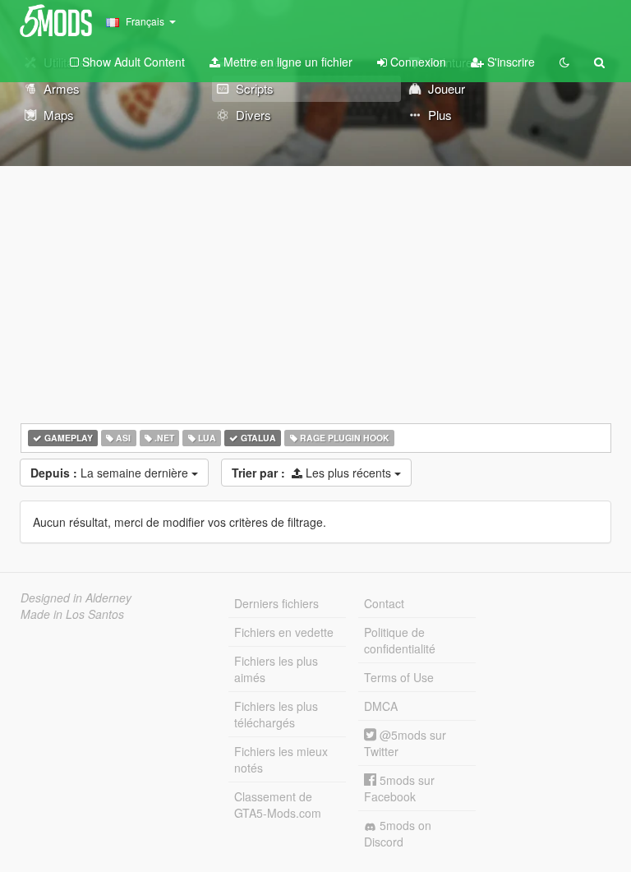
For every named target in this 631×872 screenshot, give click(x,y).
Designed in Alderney (76, 597)
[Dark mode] (564, 61)
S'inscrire (509, 61)
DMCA (381, 706)
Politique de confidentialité (399, 640)
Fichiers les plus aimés (276, 669)
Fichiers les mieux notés (281, 759)
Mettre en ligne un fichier (286, 61)
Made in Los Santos (72, 614)
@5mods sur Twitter (405, 743)
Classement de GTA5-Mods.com (277, 804)
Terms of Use (399, 677)
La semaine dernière (110, 472)
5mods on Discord (397, 833)
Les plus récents (313, 472)
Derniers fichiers (276, 603)
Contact (384, 603)
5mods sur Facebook (399, 788)
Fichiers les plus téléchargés (276, 714)
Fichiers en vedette (284, 632)
